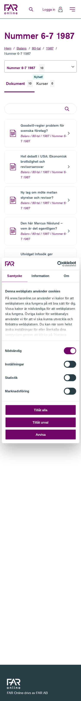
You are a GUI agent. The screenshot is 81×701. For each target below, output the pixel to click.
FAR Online (11, 9)
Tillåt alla (40, 410)
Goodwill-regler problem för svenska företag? (42, 128)
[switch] (70, 364)
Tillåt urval (40, 422)
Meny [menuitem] (72, 9)
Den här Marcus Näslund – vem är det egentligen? (42, 225)
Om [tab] (66, 276)
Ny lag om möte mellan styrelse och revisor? (39, 195)
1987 (50, 48)
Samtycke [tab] (14, 276)
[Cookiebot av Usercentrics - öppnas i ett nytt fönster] (57, 264)
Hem (7, 48)
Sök (31, 9)
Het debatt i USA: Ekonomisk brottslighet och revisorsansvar (44, 161)
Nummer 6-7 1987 (17, 53)
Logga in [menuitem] (49, 9)
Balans (22, 48)
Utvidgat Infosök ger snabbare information (37, 256)
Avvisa (41, 434)
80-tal (36, 48)
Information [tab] (40, 276)
